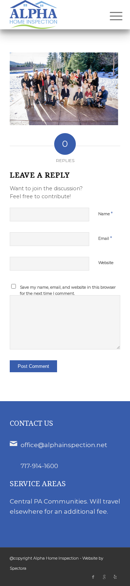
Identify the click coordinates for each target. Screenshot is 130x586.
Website (105, 262)
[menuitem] (110, 15)
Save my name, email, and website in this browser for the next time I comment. (68, 290)
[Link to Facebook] (93, 577)
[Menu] (110, 15)
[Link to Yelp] (114, 577)
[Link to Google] (104, 577)
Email (105, 238)
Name (105, 213)
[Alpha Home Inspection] (54, 14)
